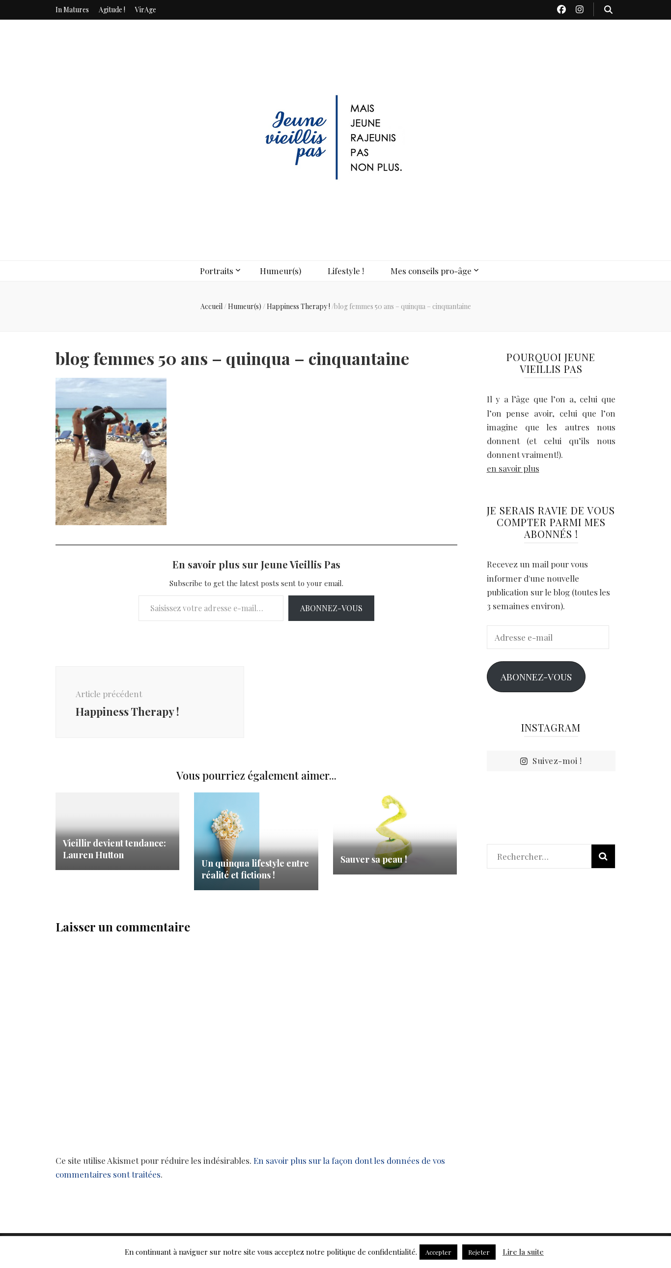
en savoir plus (513, 468)
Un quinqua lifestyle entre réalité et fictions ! (255, 869)
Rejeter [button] (479, 1252)
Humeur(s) (280, 270)
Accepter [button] (438, 1252)
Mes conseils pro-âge (431, 270)
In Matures (72, 9)
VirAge (145, 9)
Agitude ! (112, 9)
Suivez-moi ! (557, 760)
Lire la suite (523, 1252)
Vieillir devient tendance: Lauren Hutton (114, 849)
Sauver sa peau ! (373, 859)
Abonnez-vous (331, 608)
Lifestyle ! (346, 270)
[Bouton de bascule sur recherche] (608, 9)
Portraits (216, 270)
